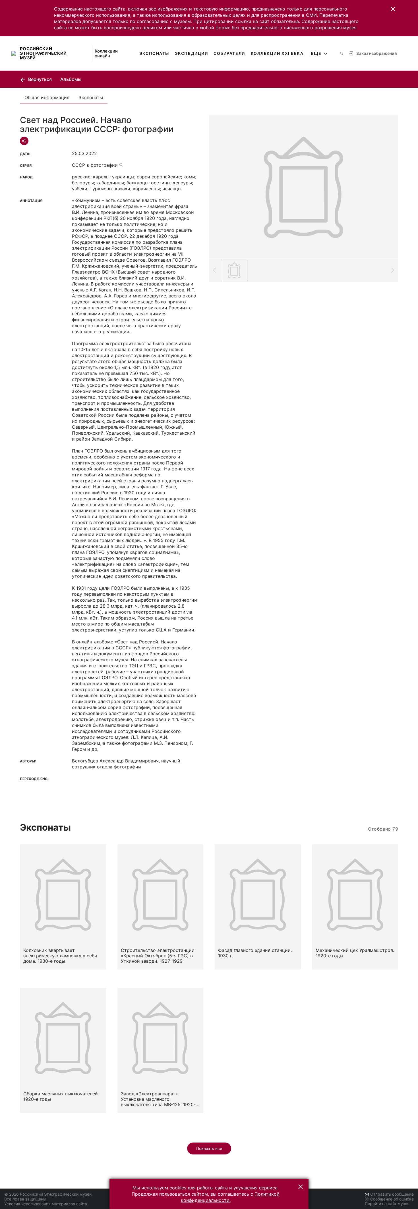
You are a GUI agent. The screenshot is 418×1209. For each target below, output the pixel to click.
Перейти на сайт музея (387, 1203)
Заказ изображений (376, 53)
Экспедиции (191, 53)
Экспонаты (154, 53)
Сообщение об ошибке (392, 1199)
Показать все (209, 1148)
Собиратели (229, 53)
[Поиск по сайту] (341, 53)
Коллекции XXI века (277, 53)
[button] (393, 9)
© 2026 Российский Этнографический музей (48, 1194)
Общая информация (46, 97)
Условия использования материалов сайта (45, 1203)
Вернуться (39, 79)
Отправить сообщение (392, 1194)
